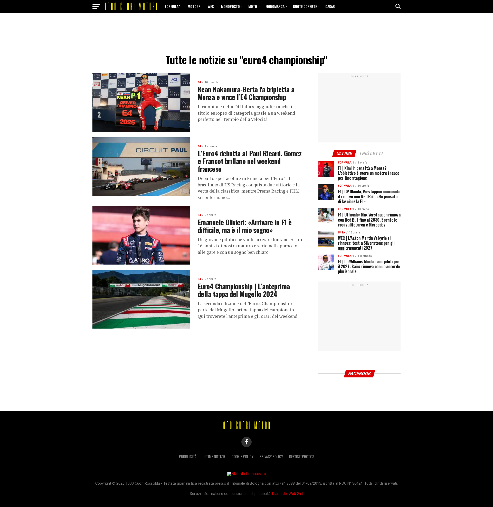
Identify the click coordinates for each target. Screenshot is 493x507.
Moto (252, 6)
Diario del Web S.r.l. (288, 494)
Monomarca (275, 6)
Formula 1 (173, 6)
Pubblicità (187, 456)
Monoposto (230, 6)
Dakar (330, 6)
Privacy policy (271, 456)
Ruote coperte (305, 6)
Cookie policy (242, 456)
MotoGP (194, 6)
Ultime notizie (214, 456)
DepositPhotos (301, 456)
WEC (211, 6)
